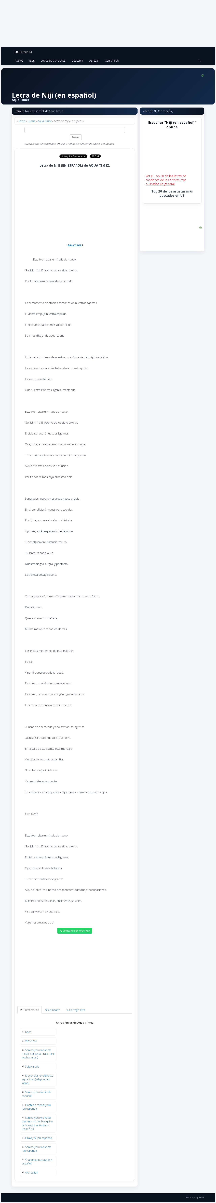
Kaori (28, 1032)
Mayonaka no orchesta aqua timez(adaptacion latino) (37, 1079)
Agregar (94, 60)
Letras (31, 121)
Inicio (22, 121)
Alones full (31, 1172)
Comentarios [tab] (31, 1010)
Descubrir (77, 60)
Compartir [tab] (53, 1010)
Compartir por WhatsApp (76, 930)
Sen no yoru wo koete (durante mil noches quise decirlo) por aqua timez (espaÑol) (37, 1123)
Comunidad (112, 60)
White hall (31, 1041)
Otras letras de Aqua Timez (74, 1022)
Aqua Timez (44, 121)
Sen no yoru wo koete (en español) (36, 1149)
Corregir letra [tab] (77, 1010)
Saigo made (32, 1066)
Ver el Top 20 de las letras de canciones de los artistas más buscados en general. (166, 180)
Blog (32, 60)
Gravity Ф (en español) (38, 1138)
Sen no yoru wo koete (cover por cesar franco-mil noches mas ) (38, 1053)
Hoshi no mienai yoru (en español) (36, 1106)
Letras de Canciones (53, 60)
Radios (19, 60)
